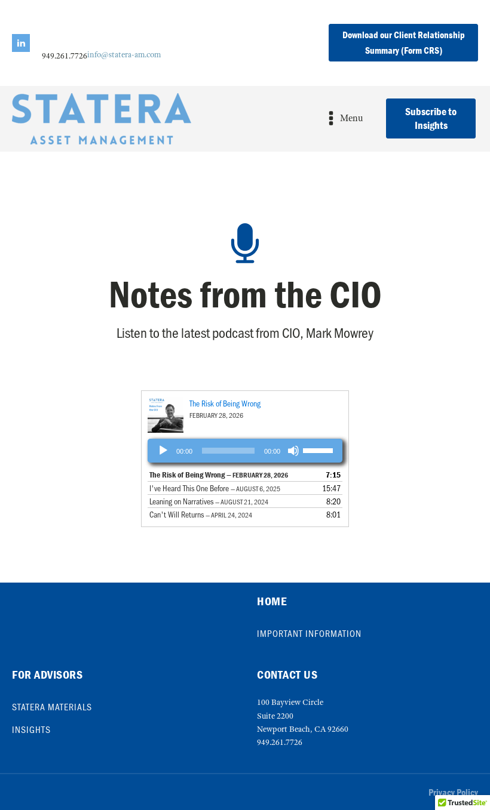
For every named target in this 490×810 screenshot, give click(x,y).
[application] (245, 451)
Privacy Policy (453, 792)
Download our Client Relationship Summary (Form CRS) (403, 42)
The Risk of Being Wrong (225, 403)
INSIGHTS (31, 729)
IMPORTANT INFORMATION (309, 633)
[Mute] (293, 451)
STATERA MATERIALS (52, 706)
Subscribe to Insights (431, 118)
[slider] (319, 449)
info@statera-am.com (124, 54)
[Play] (163, 451)
